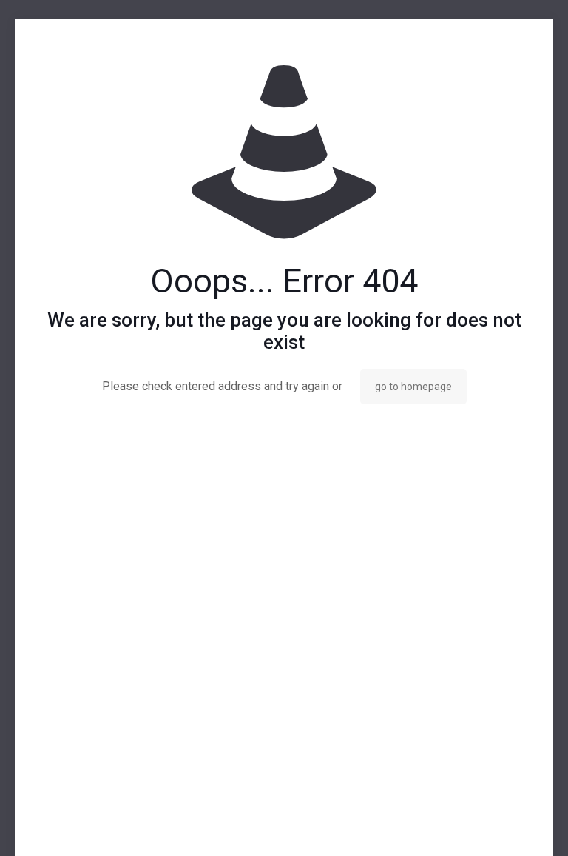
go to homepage (413, 386)
